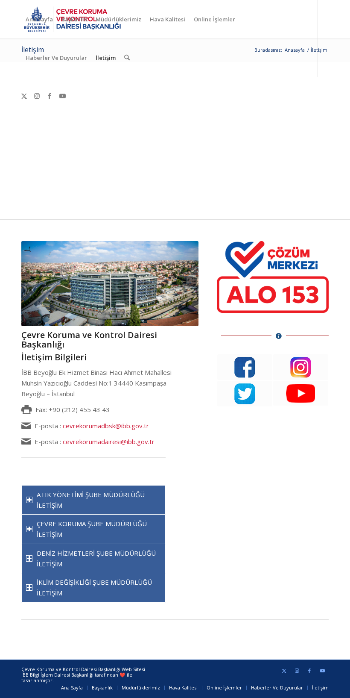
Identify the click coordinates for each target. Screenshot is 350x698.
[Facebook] (49, 95)
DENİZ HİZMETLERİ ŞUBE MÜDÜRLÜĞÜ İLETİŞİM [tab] (96, 558)
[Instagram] (36, 95)
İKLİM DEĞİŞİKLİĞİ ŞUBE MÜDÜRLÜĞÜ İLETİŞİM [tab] (94, 587)
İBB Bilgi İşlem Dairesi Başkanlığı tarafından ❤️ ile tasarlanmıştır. (76, 677)
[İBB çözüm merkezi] (273, 277)
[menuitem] (39, 19)
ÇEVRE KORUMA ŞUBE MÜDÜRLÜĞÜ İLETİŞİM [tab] (92, 529)
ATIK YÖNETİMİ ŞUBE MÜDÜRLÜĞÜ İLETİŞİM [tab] (91, 500)
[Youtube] (62, 95)
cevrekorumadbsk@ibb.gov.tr (106, 425)
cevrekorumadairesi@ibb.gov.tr (109, 441)
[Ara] (127, 57)
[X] (24, 95)
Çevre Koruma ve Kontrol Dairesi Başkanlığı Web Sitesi (83, 669)
